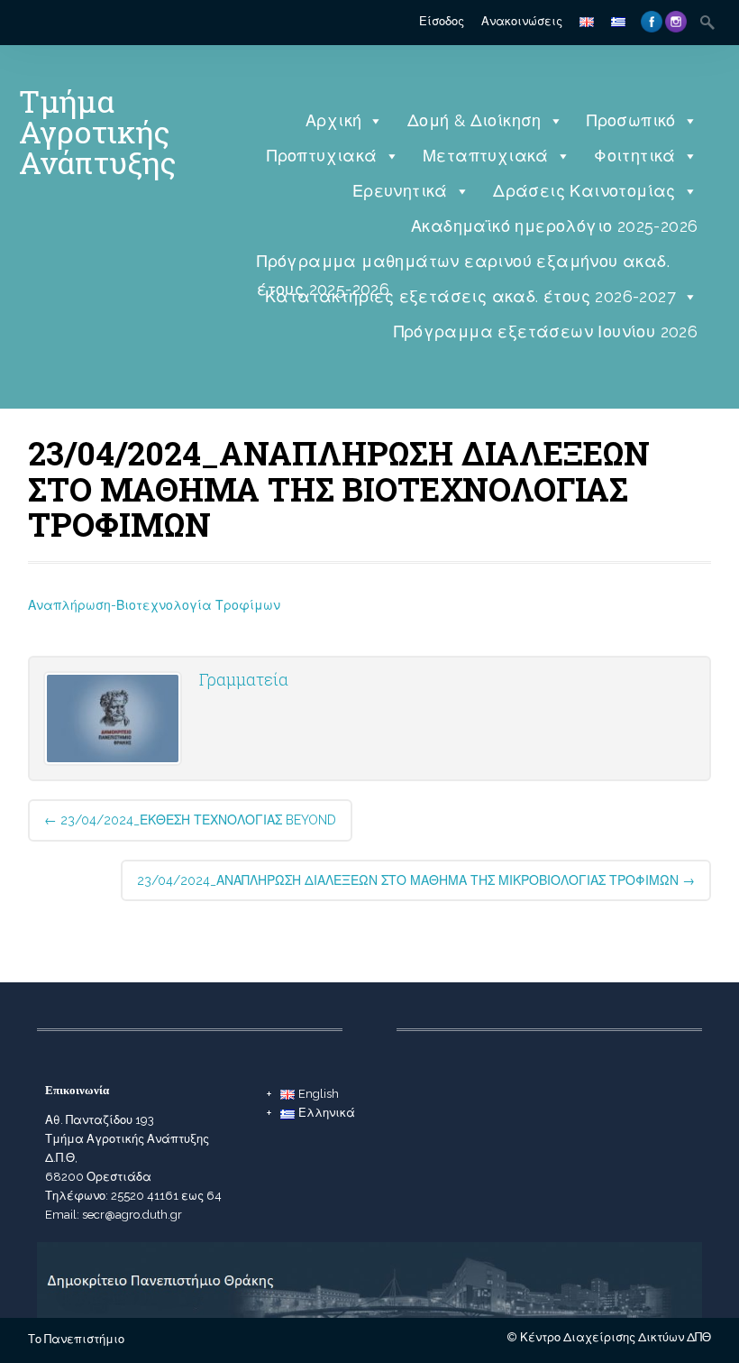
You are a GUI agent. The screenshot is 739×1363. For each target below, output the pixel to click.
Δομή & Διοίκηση (474, 120)
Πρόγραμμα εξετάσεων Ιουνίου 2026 (546, 331)
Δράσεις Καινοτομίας (584, 190)
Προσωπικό (631, 120)
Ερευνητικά (400, 190)
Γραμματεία (243, 679)
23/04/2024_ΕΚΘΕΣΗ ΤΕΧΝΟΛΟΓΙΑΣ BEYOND (190, 820)
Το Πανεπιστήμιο (76, 1339)
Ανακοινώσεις (521, 21)
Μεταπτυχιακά (486, 155)
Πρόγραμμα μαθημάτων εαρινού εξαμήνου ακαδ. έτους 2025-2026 (463, 266)
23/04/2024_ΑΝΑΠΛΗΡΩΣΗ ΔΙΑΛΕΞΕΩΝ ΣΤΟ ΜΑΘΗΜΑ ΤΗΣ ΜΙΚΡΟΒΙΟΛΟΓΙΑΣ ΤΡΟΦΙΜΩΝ (416, 880)
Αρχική (333, 120)
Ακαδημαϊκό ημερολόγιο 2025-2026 (554, 225)
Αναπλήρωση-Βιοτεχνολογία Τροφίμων (154, 605)
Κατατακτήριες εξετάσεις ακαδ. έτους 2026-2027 (470, 296)
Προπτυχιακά (322, 155)
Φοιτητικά (635, 155)
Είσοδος (441, 21)
